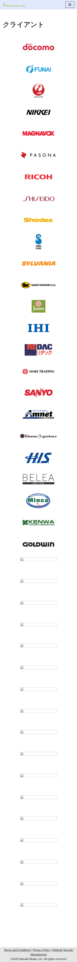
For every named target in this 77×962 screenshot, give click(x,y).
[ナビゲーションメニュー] (69, 4)
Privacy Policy (41, 950)
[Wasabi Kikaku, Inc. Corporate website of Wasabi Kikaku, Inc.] (14, 5)
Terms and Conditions (17, 950)
